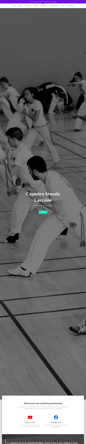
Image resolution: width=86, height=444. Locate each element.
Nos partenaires (43, 5)
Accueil (14, 5)
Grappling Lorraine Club (54, 5)
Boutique (35, 5)
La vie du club (28, 5)
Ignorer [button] (54, 1)
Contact (63, 5)
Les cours (20, 5)
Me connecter (70, 5)
